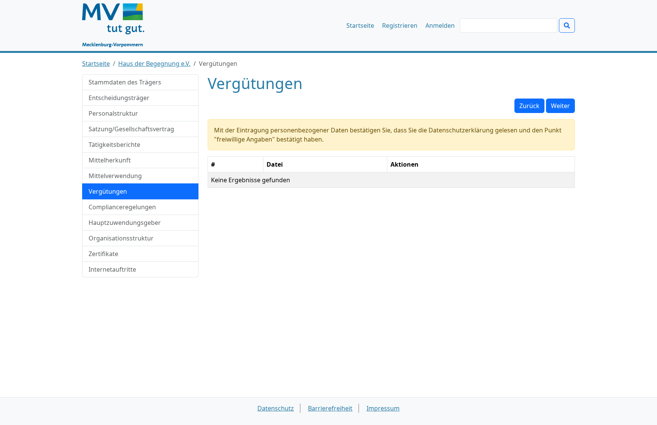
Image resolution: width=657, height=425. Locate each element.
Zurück (529, 106)
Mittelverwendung (115, 176)
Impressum (383, 408)
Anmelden (440, 25)
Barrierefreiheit (330, 408)
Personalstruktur (113, 113)
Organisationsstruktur (121, 238)
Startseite (360, 25)
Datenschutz (275, 408)
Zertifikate (103, 254)
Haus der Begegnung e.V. (154, 63)
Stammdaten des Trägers (125, 82)
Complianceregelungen (122, 207)
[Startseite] (117, 25)
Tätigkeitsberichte (114, 144)
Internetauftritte (112, 269)
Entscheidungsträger (119, 98)
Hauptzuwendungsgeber (125, 222)
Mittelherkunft (110, 160)
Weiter (560, 106)
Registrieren (399, 25)
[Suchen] (567, 25)
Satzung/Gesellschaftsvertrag (131, 129)
